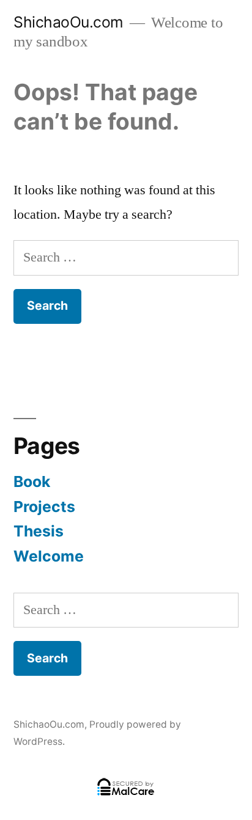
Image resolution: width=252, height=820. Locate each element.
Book (31, 481)
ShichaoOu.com (68, 22)
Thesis (38, 531)
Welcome (48, 556)
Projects (44, 506)
